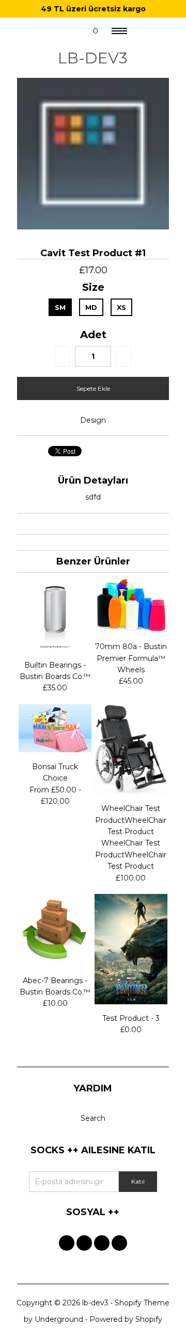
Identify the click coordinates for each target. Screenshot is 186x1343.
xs (121, 307)
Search (93, 1118)
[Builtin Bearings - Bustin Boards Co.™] (55, 648)
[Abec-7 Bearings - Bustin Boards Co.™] (55, 963)
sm (60, 307)
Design (93, 420)
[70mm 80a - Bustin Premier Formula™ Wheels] (131, 630)
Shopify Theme (142, 1302)
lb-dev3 (93, 58)
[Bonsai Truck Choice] (55, 749)
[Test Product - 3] (131, 1001)
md (91, 307)
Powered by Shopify (125, 1319)
